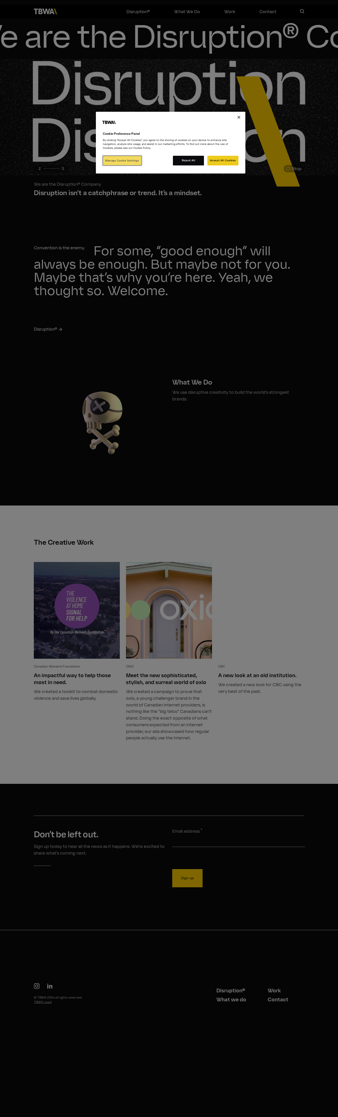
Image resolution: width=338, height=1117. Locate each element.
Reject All (188, 160)
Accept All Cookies (223, 160)
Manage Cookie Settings (122, 160)
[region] (170, 143)
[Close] (239, 117)
